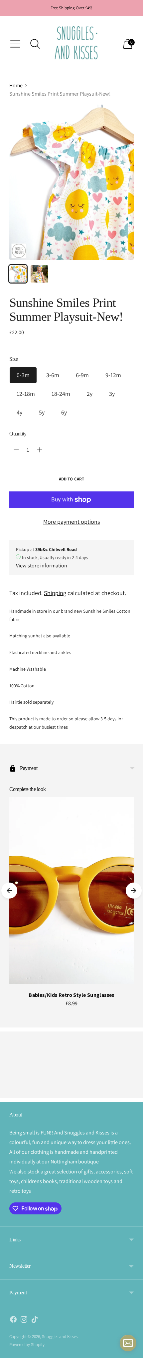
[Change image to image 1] (18, 274)
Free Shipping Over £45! (71, 8)
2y (89, 393)
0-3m (23, 375)
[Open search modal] (35, 44)
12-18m (26, 393)
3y (112, 393)
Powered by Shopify (27, 1344)
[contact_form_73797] (128, 1343)
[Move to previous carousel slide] (9, 891)
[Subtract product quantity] (16, 450)
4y (19, 412)
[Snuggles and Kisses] (76, 44)
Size (13, 359)
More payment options (71, 521)
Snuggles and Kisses (59, 1336)
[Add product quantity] (39, 450)
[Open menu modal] (15, 44)
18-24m (61, 393)
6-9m (82, 375)
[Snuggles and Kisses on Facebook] (13, 1320)
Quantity (18, 433)
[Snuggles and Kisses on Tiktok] (35, 1320)
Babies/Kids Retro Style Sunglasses (71, 995)
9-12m (113, 375)
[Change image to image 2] (39, 274)
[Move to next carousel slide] (134, 891)
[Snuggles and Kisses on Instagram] (24, 1320)
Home (16, 85)
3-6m (52, 375)
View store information (41, 565)
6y (64, 412)
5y (42, 412)
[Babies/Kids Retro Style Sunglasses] (71, 890)
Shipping (55, 593)
